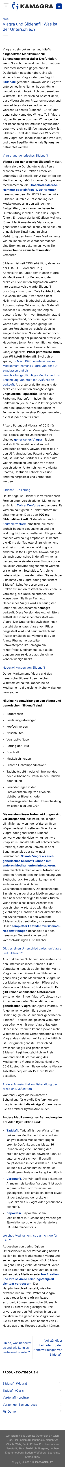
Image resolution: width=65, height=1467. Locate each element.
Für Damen (10, 1411)
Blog (5, 19)
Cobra (21, 505)
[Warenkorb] (59, 6)
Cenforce (33, 505)
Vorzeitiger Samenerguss (20, 1404)
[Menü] (6, 6)
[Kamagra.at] (32, 6)
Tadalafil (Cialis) (14, 1390)
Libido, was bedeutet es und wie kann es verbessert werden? (17, 1347)
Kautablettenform (15, 524)
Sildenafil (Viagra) (15, 1383)
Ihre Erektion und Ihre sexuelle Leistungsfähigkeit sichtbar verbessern (31, 1278)
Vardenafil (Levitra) (16, 1397)
